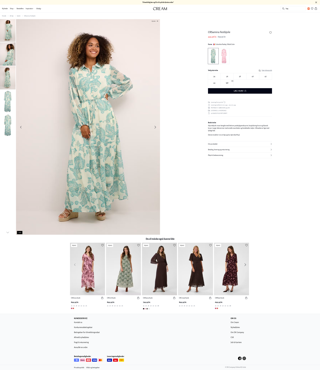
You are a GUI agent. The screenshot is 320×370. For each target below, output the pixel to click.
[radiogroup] (240, 79)
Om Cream (235, 322)
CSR (232, 337)
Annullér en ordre (80, 347)
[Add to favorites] (270, 32)
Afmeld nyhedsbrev (81, 337)
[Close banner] (316, 2)
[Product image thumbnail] (8, 30)
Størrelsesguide (267, 70)
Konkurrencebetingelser (83, 327)
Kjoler (18, 16)
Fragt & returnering (81, 342)
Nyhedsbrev (235, 327)
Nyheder (5, 9)
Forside (4, 16)
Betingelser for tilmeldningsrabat (87, 332)
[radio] (214, 76)
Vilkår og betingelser (93, 367)
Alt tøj (11, 16)
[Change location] (308, 9)
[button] (240, 144)
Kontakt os (78, 322)
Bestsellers (20, 9)
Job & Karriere (236, 342)
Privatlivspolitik (79, 367)
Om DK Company (237, 332)
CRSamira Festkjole (30, 16)
